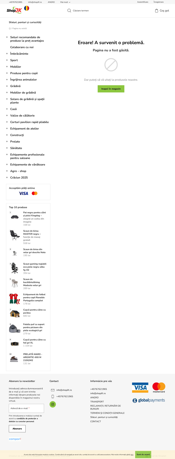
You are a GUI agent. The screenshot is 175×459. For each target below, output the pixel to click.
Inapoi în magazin (111, 88)
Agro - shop (18, 171)
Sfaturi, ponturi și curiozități (104, 417)
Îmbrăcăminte (19, 54)
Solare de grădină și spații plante (27, 100)
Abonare (17, 428)
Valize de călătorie (22, 115)
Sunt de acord (143, 454)
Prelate (15, 141)
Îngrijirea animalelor (23, 80)
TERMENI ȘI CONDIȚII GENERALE (107, 413)
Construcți (17, 135)
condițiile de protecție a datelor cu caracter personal (23, 420)
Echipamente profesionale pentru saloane (27, 156)
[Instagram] (53, 404)
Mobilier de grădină (23, 93)
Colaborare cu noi (21, 47)
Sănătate (16, 148)
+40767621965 (15, 2)
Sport (14, 60)
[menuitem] (25, 22)
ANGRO (51, 2)
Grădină (15, 86)
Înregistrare (159, 2)
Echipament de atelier (24, 128)
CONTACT (95, 421)
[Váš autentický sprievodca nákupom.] (15, 439)
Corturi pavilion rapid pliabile (29, 122)
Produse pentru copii (24, 73)
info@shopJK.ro (35, 2)
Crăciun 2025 (19, 177)
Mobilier (15, 67)
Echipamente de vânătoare (27, 164)
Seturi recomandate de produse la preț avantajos (27, 39)
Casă (13, 109)
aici (132, 454)
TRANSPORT (97, 401)
